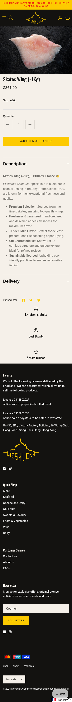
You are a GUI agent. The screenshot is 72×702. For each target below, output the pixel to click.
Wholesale (29, 666)
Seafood (8, 497)
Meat (6, 491)
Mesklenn (16, 688)
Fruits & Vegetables (15, 521)
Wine (6, 527)
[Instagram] (10, 468)
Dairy (6, 533)
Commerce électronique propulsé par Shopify (45, 688)
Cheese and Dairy (14, 503)
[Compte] (59, 18)
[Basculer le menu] (4, 18)
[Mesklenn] (36, 17)
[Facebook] (4, 468)
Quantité (8, 116)
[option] (36, 50)
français (11, 679)
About (16, 666)
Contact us (10, 556)
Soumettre (16, 620)
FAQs (6, 568)
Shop (5, 666)
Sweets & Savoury (14, 515)
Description (14, 164)
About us (9, 562)
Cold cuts (9, 509)
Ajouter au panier (36, 141)
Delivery (11, 281)
